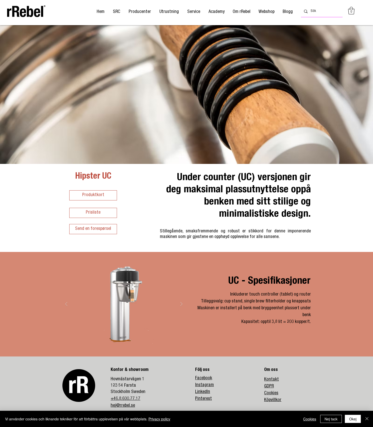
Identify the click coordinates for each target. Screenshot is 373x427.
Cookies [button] (309, 418)
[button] (139, 12)
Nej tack (331, 418)
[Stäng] (367, 419)
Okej (353, 418)
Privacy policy (159, 418)
